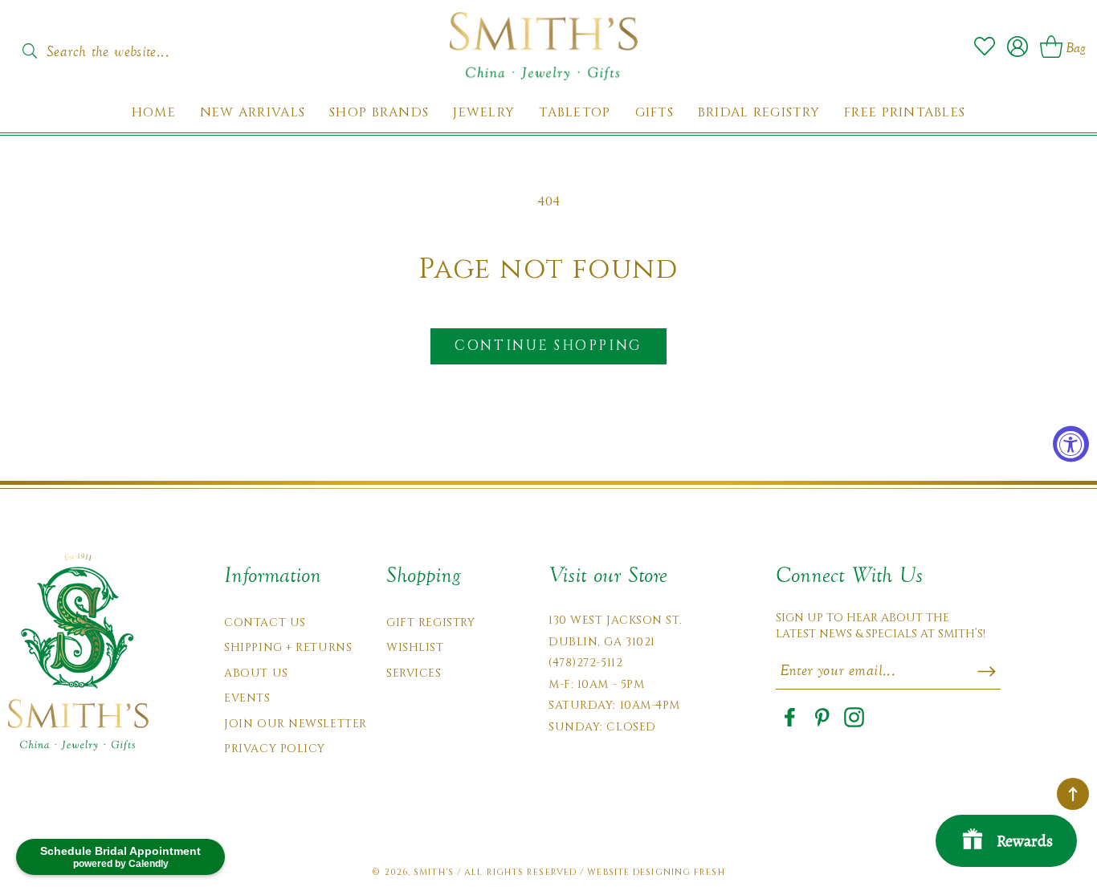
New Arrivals (252, 112)
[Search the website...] (29, 51)
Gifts (654, 112)
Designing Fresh (679, 872)
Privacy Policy (274, 748)
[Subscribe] (987, 671)
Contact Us (265, 622)
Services (413, 673)
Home (154, 112)
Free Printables (904, 112)
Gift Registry (430, 622)
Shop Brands (379, 112)
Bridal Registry (759, 112)
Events (247, 698)
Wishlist (414, 647)
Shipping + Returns (288, 647)
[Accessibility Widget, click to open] (1071, 443)
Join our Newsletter (295, 723)
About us (256, 673)
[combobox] (124, 46)
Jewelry (484, 112)
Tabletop (574, 112)
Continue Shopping (548, 345)
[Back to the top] (1073, 794)
